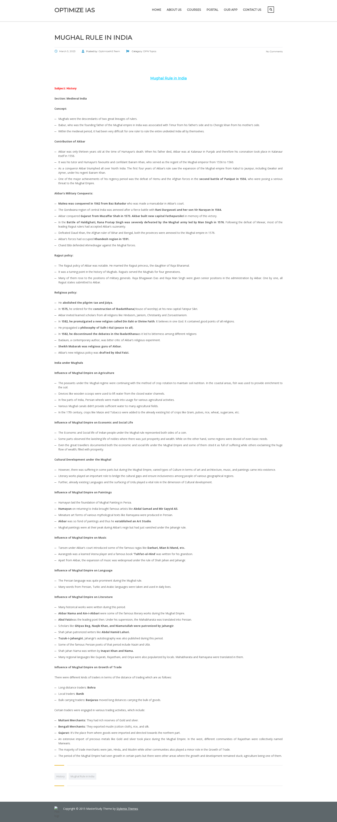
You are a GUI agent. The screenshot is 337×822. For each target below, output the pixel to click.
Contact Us (252, 10)
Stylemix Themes (127, 808)
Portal (212, 10)
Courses (194, 10)
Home (156, 10)
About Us (174, 10)
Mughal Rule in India (82, 776)
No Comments (274, 51)
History (60, 776)
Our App (231, 10)
